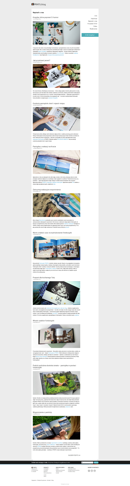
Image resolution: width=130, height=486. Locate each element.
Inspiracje (94, 18)
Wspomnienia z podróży (42, 412)
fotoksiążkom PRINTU (53, 353)
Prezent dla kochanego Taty (44, 278)
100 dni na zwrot (59, 471)
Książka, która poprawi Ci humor (45, 17)
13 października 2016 (37, 148)
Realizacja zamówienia (60, 470)
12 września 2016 (37, 279)
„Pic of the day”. (61, 53)
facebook (89, 471)
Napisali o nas (92, 21)
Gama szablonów (51, 444)
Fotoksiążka (46, 468)
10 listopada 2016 (37, 19)
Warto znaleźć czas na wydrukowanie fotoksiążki (52, 233)
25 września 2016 (37, 191)
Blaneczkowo (42, 220)
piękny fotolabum (42, 51)
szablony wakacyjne (68, 223)
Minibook (45, 471)
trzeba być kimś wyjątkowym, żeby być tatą (56, 308)
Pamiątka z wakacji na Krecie (44, 147)
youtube (95, 471)
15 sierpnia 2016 (36, 414)
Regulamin (34, 480)
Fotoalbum (46, 470)
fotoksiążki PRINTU (44, 263)
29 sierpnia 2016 (36, 369)
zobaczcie (67, 406)
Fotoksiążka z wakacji (51, 268)
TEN (73, 182)
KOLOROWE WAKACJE (62, 139)
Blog (53, 480)
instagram (92, 471)
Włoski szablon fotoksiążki (43, 321)
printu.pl (67, 227)
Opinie (45, 476)
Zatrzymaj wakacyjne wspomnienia (47, 190)
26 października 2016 (37, 62)
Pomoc (57, 468)
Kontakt (57, 472)
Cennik (45, 474)
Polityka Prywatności (41, 480)
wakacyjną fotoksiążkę (38, 139)
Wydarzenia (93, 29)
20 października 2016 (37, 105)
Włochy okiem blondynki (41, 356)
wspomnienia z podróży (56, 443)
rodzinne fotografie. (53, 98)
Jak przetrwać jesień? (41, 60)
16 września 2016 (37, 234)
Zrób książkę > (90, 35)
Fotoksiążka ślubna (72, 468)
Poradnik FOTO (92, 24)
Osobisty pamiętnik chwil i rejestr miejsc (49, 103)
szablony (77, 315)
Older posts (73, 455)
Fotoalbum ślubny (71, 471)
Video (95, 26)
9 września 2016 (36, 322)
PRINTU (44, 182)
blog (43, 4)
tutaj (54, 184)
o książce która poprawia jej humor (55, 55)
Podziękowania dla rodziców (73, 470)
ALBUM (39, 446)
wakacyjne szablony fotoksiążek (54, 182)
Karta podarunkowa (47, 472)
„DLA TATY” (55, 313)
